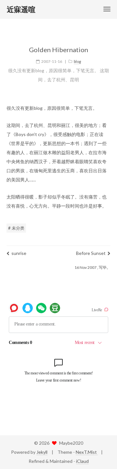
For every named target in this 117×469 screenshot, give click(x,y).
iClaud (82, 461)
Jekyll (41, 452)
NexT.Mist (87, 452)
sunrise (18, 253)
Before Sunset (91, 253)
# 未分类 (16, 228)
